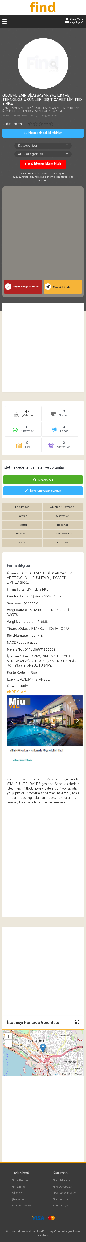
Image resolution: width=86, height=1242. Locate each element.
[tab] (23, 431)
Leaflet (56, 1074)
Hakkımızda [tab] (22, 506)
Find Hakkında (62, 1180)
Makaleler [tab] (22, 533)
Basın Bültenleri (21, 1205)
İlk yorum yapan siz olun (45, 490)
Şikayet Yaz (45, 479)
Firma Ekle (18, 1186)
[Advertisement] (43, 234)
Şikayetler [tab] (62, 515)
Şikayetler (17, 1199)
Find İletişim (60, 1199)
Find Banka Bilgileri (65, 1192)
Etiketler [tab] (62, 542)
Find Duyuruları (62, 1186)
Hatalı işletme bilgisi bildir (43, 163)
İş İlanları (16, 1192)
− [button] (8, 1043)
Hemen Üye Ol (62, 1205)
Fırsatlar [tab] (22, 524)
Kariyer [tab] (22, 515)
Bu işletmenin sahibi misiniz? (43, 132)
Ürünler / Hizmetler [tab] (62, 506)
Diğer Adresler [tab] (62, 533)
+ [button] (8, 1036)
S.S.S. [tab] (22, 542)
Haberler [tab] (62, 524)
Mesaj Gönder (62, 287)
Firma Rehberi (20, 1180)
